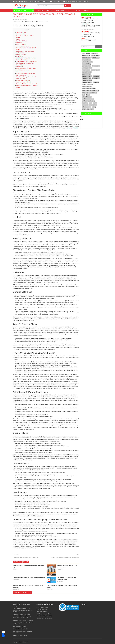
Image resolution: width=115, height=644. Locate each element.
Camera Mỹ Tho (86, 74)
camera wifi (96, 82)
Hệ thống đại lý (60, 10)
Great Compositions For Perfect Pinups (26, 68)
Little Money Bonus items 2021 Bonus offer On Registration (29, 577)
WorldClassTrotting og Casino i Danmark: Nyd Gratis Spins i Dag (29, 566)
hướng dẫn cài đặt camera (88, 88)
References (19, 42)
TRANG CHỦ (40, 10)
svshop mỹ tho (92, 105)
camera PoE (96, 76)
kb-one (88, 94)
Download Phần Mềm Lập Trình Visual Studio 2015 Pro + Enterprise (28, 586)
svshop (95, 103)
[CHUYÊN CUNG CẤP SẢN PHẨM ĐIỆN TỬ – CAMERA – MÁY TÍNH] (21, 5)
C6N (83, 53)
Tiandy (94, 107)
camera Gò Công (86, 64)
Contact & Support (21, 54)
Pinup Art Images (20, 78)
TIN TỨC (70, 10)
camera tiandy (95, 78)
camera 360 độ (86, 55)
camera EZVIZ (95, 57)
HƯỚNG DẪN (49, 10)
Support (18, 87)
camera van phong (87, 82)
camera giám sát (86, 59)
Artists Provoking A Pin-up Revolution (25, 73)
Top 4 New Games (21, 32)
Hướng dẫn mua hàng (42, 607)
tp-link (83, 109)
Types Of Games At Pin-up (23, 46)
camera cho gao (86, 57)
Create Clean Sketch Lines (23, 80)
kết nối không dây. (86, 96)
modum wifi (85, 103)
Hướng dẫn (90, 84)
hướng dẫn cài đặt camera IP (89, 92)
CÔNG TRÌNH (78, 10)
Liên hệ (86, 10)
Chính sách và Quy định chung (44, 618)
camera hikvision (86, 66)
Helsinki (18, 39)
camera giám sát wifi (87, 61)
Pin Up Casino (19, 66)
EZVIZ (83, 84)
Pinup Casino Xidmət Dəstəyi (23, 82)
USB (88, 109)
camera (88, 53)
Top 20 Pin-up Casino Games (23, 70)
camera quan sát (86, 78)
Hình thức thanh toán (42, 611)
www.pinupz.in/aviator (72, 127)
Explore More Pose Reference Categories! (26, 85)
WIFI (92, 109)
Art (17, 71)
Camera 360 (95, 53)
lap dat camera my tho (87, 98)
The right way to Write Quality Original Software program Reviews (62, 586)
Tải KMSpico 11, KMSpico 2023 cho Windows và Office (66, 578)
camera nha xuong (87, 76)
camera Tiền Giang (87, 80)
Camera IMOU (95, 66)
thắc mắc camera (86, 107)
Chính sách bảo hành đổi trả (44, 613)
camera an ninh (95, 55)
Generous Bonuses (21, 44)
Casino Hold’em (20, 53)
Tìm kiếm (67, 5)
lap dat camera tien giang (88, 100)
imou (83, 94)
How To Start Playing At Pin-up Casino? (26, 77)
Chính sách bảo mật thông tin (44, 616)
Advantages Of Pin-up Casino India (25, 51)
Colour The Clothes (21, 34)
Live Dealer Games (21, 75)
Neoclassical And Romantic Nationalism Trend (27, 83)
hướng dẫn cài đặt (86, 86)
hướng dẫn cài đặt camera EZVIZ (90, 90)
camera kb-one (86, 70)
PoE (91, 103)
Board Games (19, 56)
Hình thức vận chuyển (42, 609)
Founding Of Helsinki (21, 40)
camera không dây (86, 72)
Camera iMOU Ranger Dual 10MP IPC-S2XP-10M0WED (67, 566)
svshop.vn (84, 105)
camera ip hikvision (87, 68)
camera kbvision (95, 70)
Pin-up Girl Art (19, 65)
